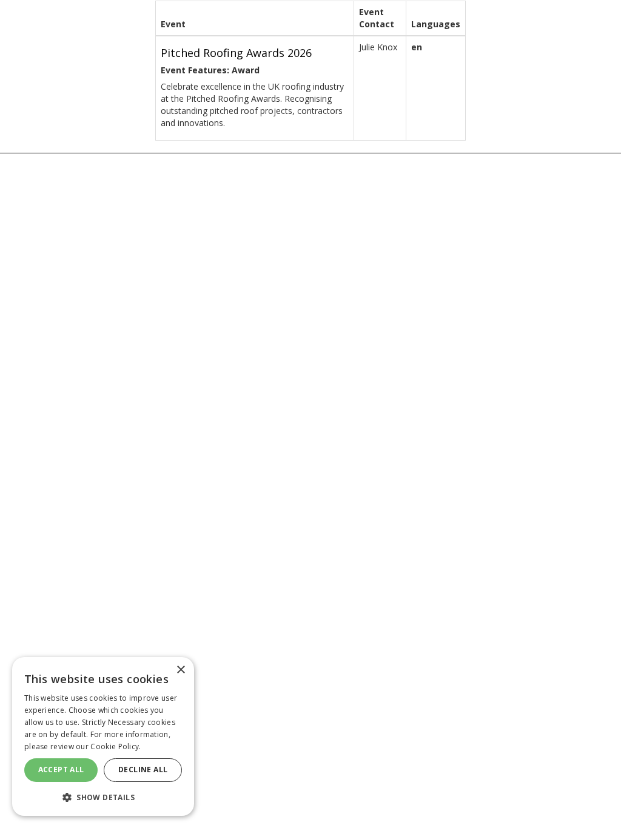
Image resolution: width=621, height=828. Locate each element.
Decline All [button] (142, 769)
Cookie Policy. (115, 746)
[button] (103, 797)
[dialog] (103, 736)
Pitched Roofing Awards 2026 (236, 52)
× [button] (180, 670)
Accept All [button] (61, 769)
